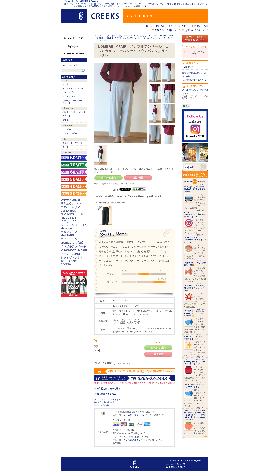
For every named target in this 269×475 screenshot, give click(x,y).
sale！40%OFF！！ (74, 186)
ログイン (189, 67)
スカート (67, 116)
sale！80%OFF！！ (74, 158)
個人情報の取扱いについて (194, 80)
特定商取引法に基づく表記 (105, 402)
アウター (74, 139)
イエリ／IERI (69, 221)
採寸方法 (186, 76)
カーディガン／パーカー (74, 88)
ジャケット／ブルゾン (73, 143)
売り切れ (100, 38)
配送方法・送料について (167, 30)
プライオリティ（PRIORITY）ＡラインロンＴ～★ (195, 239)
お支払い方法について (196, 30)
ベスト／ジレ (69, 96)
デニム (66, 120)
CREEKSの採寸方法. (149, 331)
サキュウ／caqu (71, 203)
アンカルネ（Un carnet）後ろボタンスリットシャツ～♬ (195, 288)
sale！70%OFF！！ (74, 165)
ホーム (148, 26)
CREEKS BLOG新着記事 (195, 173)
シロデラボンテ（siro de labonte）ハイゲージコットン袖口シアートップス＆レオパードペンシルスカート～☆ (195, 415)
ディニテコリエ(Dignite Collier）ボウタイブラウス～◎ (194, 189)
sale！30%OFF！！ (132, 36)
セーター (67, 84)
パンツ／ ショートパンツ (112, 36)
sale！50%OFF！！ (74, 179)
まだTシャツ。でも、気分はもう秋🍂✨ (195, 264)
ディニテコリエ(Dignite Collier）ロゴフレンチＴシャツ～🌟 (194, 313)
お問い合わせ (201, 26)
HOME (97, 36)
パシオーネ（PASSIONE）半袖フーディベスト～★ (194, 214)
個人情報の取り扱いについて (106, 405)
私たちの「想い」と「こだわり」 (173, 26)
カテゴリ (74, 77)
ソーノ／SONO (70, 253)
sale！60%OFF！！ (74, 172)
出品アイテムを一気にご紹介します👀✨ (194, 337)
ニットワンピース (71, 133)
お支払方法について (133, 440)
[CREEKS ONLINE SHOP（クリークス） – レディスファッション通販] (134, 16)
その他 (74, 153)
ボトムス (74, 108)
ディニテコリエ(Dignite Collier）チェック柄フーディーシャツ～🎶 (194, 361)
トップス (74, 81)
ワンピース (74, 126)
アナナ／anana (70, 199)
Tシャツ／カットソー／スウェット (74, 102)
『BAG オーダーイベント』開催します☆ (194, 386)
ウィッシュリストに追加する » (107, 400)
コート (66, 147)
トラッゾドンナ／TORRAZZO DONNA (72, 261)
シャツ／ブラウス (71, 92)
